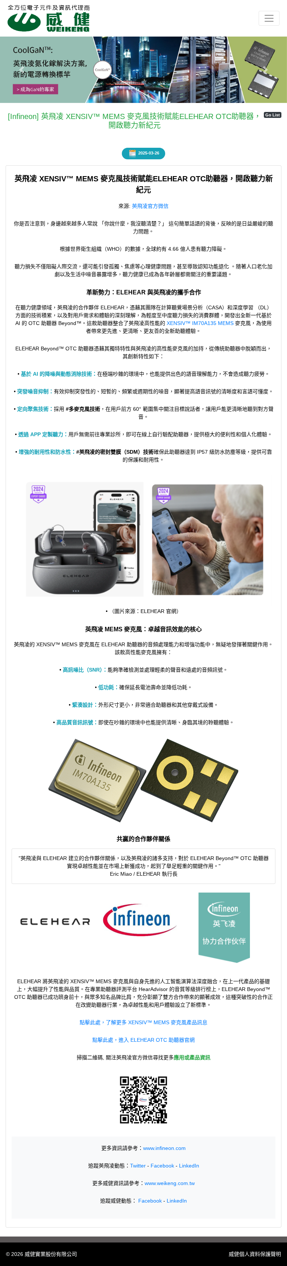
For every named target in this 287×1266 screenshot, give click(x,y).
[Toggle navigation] (269, 18)
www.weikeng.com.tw (170, 1183)
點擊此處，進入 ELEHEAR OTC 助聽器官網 (143, 1040)
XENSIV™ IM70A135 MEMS (200, 323)
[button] (21, 70)
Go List (272, 115)
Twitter (138, 1166)
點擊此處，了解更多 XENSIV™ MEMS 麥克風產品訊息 (143, 1022)
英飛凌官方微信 (150, 206)
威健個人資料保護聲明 (255, 1254)
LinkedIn (189, 1166)
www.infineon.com (164, 1148)
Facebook (162, 1166)
